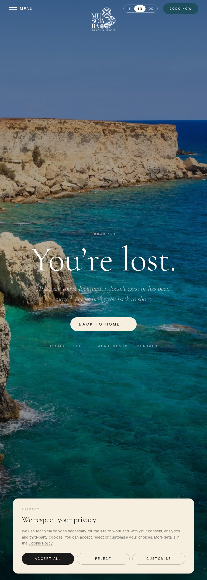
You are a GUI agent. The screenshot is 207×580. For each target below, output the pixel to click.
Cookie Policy (41, 543)
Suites (81, 346)
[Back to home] (103, 19)
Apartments (113, 346)
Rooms (57, 346)
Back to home (99, 324)
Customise (158, 559)
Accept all (48, 559)
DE (151, 8)
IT (129, 8)
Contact (147, 346)
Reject (103, 559)
